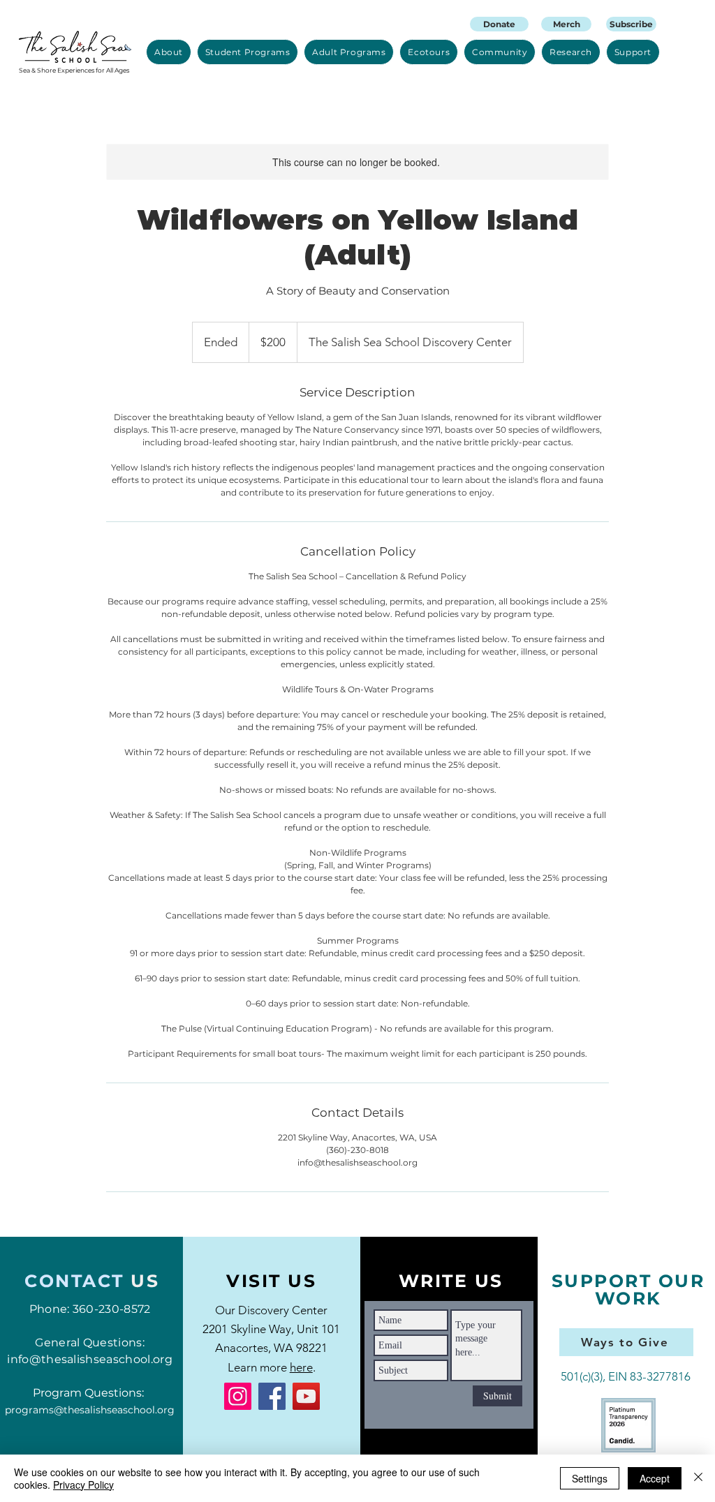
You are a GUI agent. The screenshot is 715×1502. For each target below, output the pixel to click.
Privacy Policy (83, 1485)
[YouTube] (306, 1396)
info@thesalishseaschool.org (89, 1359)
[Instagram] (237, 1396)
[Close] (698, 1478)
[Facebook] (272, 1396)
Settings (589, 1478)
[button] (168, 52)
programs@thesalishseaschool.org (90, 1410)
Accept (655, 1478)
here (301, 1367)
